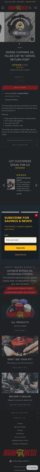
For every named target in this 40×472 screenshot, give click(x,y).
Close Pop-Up (20, 254)
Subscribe (20, 248)
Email (6, 235)
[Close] (36, 215)
